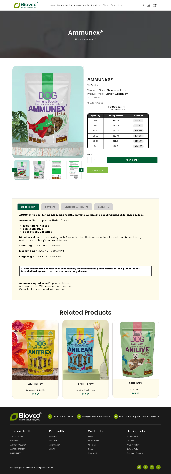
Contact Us (93, 453)
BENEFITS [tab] (103, 207)
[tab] (28, 206)
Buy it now (98, 170)
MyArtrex (131, 440)
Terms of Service (135, 453)
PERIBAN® (14, 440)
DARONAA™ (15, 453)
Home (78, 39)
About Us (92, 445)
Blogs (90, 449)
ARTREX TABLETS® (18, 445)
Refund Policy (133, 449)
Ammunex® (54, 445)
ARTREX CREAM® (17, 449)
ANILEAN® (53, 440)
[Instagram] (145, 467)
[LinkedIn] (152, 467)
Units (90, 155)
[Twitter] (158, 467)
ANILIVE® (52, 449)
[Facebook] (139, 467)
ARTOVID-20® (16, 436)
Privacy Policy (133, 445)
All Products (93, 440)
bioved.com (132, 436)
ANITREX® (53, 436)
